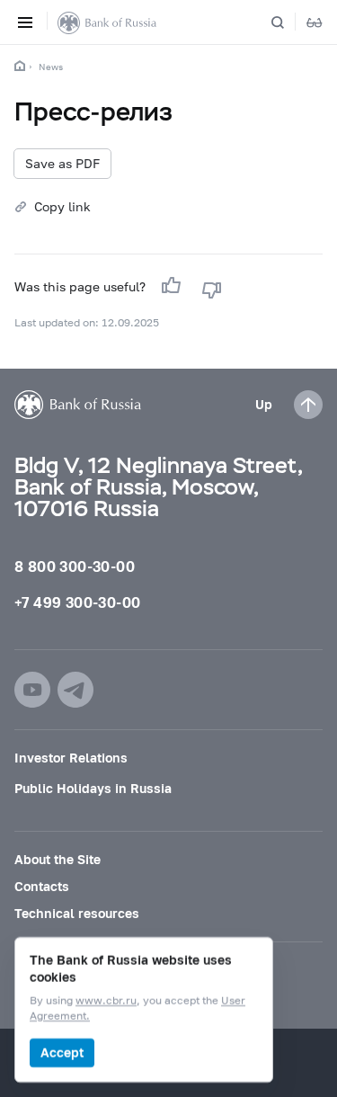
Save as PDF (62, 163)
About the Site (57, 859)
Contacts (41, 886)
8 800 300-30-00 (74, 566)
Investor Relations (71, 757)
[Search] (288, 22)
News (51, 66)
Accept (62, 1052)
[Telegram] (75, 690)
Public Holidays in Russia (93, 788)
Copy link (62, 206)
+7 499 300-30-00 (77, 602)
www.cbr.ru (106, 1001)
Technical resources (76, 913)
